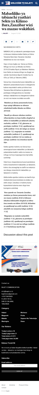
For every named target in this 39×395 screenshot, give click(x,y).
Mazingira (9, 9)
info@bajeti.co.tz (7, 291)
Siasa (23, 321)
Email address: (7, 362)
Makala (4, 318)
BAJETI (5, 33)
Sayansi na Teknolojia (29, 318)
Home (3, 9)
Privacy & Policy (23, 385)
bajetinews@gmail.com (9, 294)
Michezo (24, 313)
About (3, 385)
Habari (4, 313)
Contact (4, 387)
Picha (23, 315)
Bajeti (7, 391)
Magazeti (5, 315)
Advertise (12, 385)
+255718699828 (7, 296)
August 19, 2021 (16, 33)
